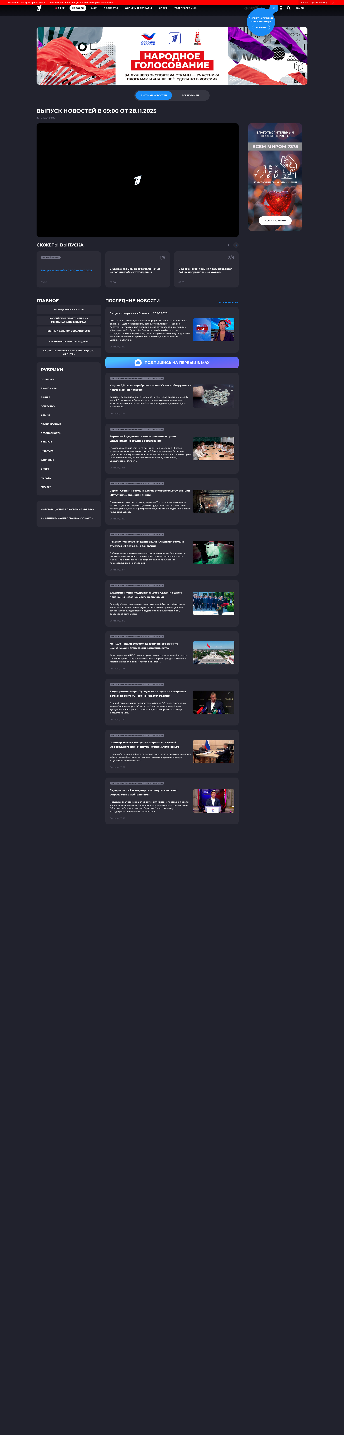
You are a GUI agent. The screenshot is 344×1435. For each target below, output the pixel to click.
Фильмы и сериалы (138, 8)
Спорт (163, 8)
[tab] (153, 95)
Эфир (61, 8)
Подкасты (111, 8)
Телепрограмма (186, 8)
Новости (78, 8)
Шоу (94, 8)
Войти (299, 8)
